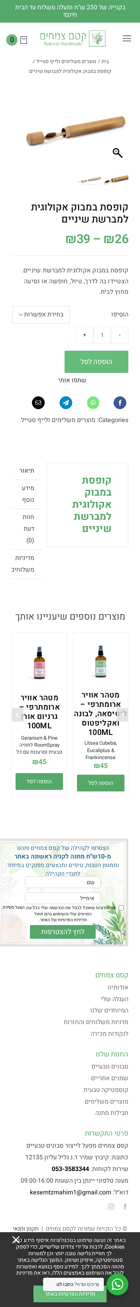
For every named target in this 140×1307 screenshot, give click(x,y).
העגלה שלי (114, 999)
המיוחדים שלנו (109, 1010)
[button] (33, 135)
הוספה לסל (96, 362)
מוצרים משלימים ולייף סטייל (58, 420)
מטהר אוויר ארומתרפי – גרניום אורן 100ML (39, 711)
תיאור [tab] (26, 470)
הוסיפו (119, 314)
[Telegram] (66, 402)
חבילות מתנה (111, 1113)
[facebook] (125, 1206)
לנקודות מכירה (109, 1034)
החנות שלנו (112, 1054)
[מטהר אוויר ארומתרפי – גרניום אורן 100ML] (39, 662)
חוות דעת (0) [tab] (28, 528)
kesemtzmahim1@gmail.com (70, 1192)
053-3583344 (70, 1169)
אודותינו (117, 987)
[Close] (16, 1239)
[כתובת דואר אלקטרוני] (38, 402)
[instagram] (111, 1206)
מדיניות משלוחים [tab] (23, 563)
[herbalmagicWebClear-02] (73, 32)
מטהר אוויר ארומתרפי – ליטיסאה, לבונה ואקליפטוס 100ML (100, 713)
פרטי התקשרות (106, 1133)
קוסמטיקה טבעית (106, 1090)
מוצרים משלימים (106, 1101)
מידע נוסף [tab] (28, 494)
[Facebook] (120, 402)
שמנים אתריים (109, 1078)
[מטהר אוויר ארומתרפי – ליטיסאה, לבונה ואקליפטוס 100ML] (101, 661)
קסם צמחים (111, 975)
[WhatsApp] (93, 402)
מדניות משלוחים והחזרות (96, 1022)
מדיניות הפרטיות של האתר (63, 920)
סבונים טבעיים (109, 1066)
